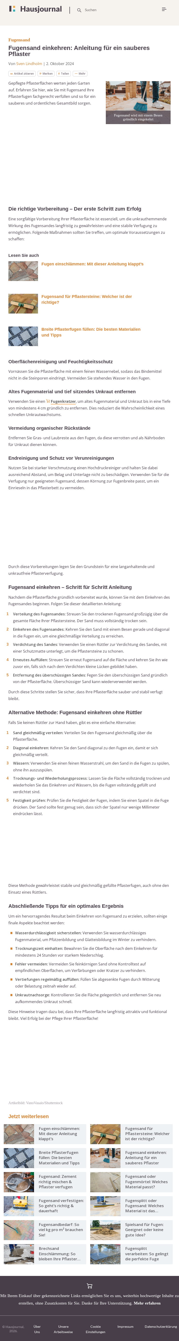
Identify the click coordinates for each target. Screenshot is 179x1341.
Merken (48, 74)
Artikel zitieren (24, 74)
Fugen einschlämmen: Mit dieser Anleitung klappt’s (92, 264)
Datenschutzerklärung (161, 1326)
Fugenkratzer (63, 401)
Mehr (82, 74)
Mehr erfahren (147, 1303)
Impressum (125, 1326)
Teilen (65, 74)
